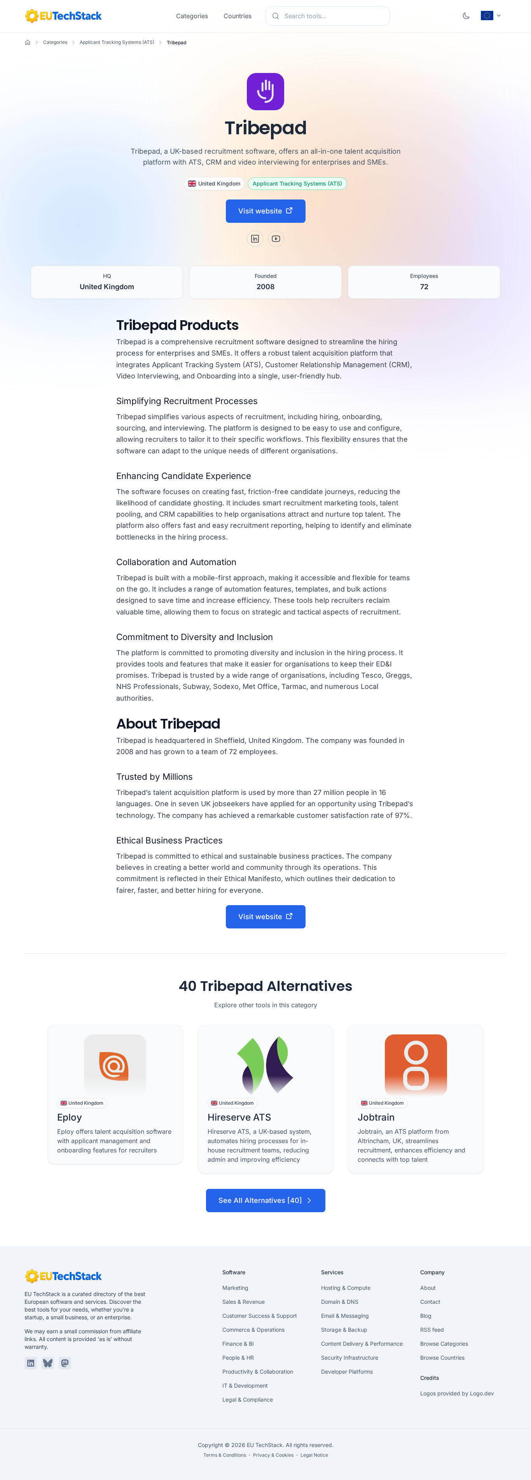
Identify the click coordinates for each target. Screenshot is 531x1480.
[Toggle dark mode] (466, 16)
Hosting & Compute (345, 1287)
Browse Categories (444, 1343)
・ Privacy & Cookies (270, 1455)
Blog (425, 1315)
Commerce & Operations (253, 1329)
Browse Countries (442, 1357)
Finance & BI (238, 1343)
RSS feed (432, 1329)
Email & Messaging (345, 1315)
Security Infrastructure (349, 1357)
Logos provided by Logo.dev (457, 1393)
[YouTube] (276, 239)
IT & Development (245, 1385)
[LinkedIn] (255, 239)
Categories (192, 16)
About (428, 1287)
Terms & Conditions (224, 1455)
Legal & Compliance (247, 1399)
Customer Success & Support (259, 1315)
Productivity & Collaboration (257, 1371)
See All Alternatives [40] (260, 1200)
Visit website (260, 211)
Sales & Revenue (243, 1301)
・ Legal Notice (311, 1455)
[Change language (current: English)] (491, 15)
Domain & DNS (339, 1301)
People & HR (238, 1357)
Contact (430, 1301)
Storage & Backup (344, 1329)
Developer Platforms (347, 1371)
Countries (238, 16)
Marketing (235, 1287)
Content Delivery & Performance (362, 1343)
